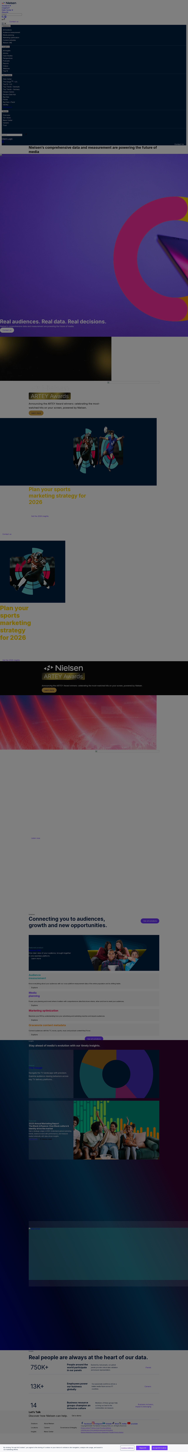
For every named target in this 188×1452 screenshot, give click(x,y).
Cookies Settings (127, 1448)
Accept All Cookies (159, 1448)
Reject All (142, 1448)
